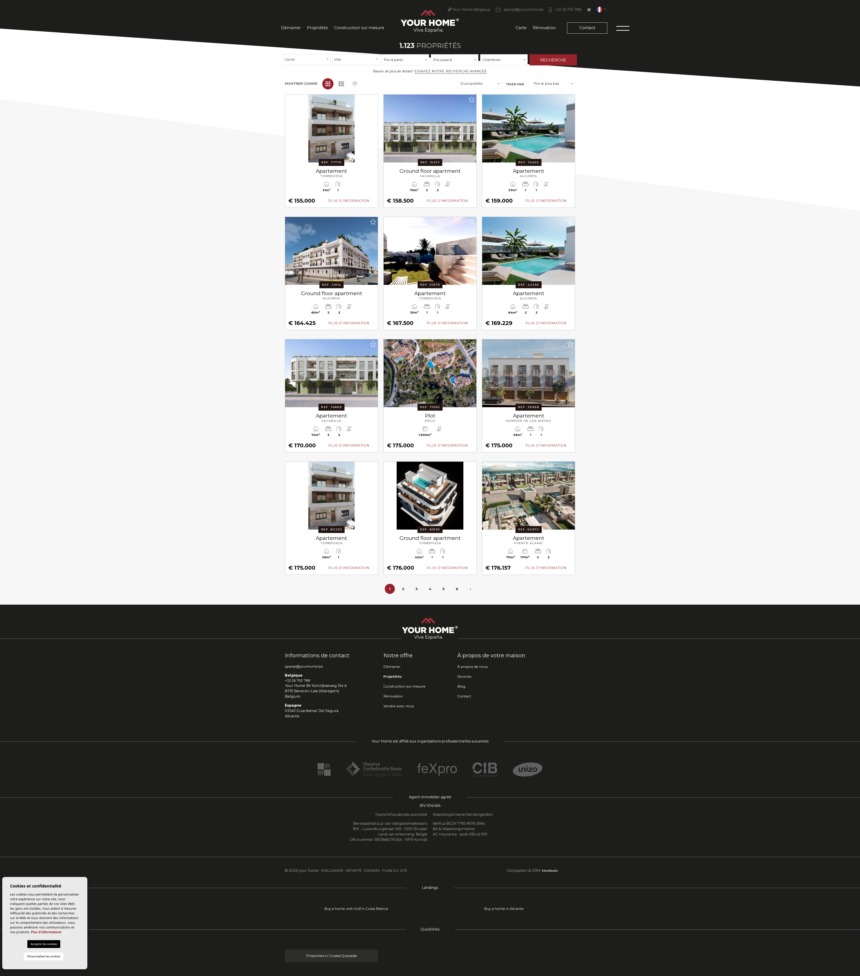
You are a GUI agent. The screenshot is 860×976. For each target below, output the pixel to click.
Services (464, 676)
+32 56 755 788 (567, 9)
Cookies (372, 870)
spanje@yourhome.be (523, 9)
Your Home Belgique (471, 9)
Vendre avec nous (398, 706)
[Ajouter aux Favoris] (373, 99)
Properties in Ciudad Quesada (331, 956)
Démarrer (291, 28)
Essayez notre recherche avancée (451, 71)
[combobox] (307, 59)
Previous (289, 131)
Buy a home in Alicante (504, 909)
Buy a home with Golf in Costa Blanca (356, 909)
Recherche (553, 60)
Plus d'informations (46, 932)
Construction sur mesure (359, 28)
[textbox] (306, 60)
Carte (521, 28)
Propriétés (317, 28)
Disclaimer (332, 870)
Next (373, 131)
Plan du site (394, 870)
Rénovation (544, 28)
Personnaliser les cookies (43, 956)
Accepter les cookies (43, 944)
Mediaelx (550, 870)
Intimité (353, 870)
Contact (587, 27)
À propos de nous (472, 666)
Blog (461, 686)
